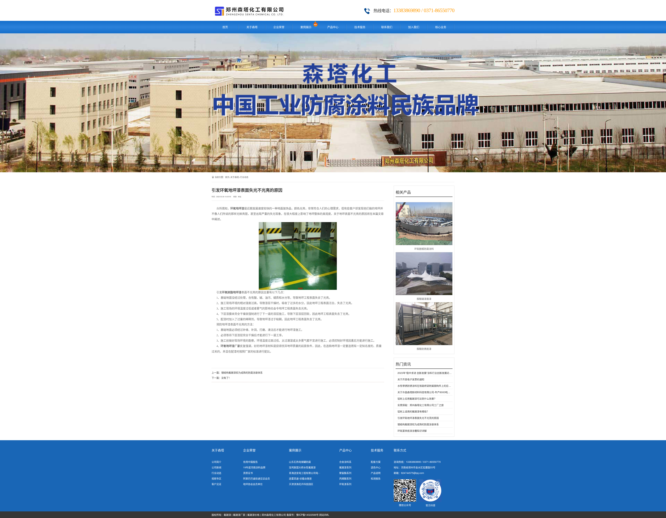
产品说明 (376, 473)
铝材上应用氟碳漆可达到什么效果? (416, 398)
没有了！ (226, 377)
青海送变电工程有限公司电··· (304, 473)
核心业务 (440, 27)
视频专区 (216, 478)
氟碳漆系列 (345, 467)
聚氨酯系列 (345, 473)
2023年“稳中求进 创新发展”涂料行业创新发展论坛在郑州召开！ (432, 373)
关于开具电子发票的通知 (411, 379)
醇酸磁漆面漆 (424, 298)
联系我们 (386, 27)
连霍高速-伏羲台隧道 (300, 478)
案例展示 (305, 27)
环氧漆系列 (345, 484)
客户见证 (216, 484)
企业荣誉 (278, 27)
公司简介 (216, 461)
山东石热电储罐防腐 (300, 461)
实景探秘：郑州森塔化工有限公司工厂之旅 (421, 405)
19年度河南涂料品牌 (254, 467)
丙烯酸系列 (345, 478)
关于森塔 (252, 27)
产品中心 (332, 27)
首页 (225, 27)
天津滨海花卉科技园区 (301, 484)
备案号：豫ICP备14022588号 (303, 514)
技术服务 (359, 27)
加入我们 (413, 27)
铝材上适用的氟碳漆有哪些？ (413, 411)
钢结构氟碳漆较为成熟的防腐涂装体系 (242, 372)
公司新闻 (216, 467)
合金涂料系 (345, 461)
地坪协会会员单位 (253, 484)
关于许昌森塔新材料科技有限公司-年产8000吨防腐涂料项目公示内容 (435, 392)
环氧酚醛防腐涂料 (424, 248)
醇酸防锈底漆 (424, 348)
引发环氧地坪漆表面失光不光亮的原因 (418, 418)
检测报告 (376, 478)
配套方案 (376, 461)
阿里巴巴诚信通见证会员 (256, 478)
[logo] (248, 10)
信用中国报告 (250, 461)
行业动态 (244, 177)
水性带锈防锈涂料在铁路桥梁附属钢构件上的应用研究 (427, 385)
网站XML (324, 514)
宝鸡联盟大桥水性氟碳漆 (302, 467)
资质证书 (248, 473)
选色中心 (376, 467)
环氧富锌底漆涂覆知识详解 (412, 430)
